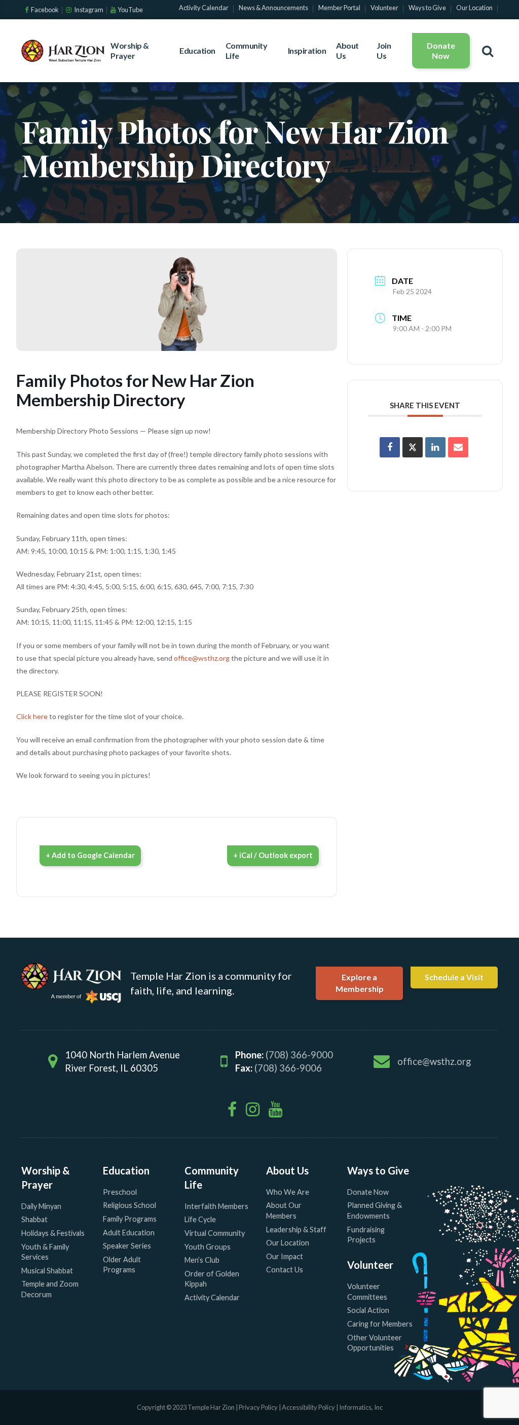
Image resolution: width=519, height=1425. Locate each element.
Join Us (384, 50)
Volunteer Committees (367, 1291)
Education (197, 50)
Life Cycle (200, 1219)
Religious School (129, 1205)
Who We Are (287, 1192)
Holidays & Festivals (53, 1233)
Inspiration (307, 50)
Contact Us (284, 1269)
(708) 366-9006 (288, 1068)
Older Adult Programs (122, 1264)
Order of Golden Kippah (211, 1279)
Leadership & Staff (296, 1229)
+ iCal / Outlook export (273, 855)
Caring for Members (380, 1324)
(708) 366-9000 (299, 1054)
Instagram (88, 10)
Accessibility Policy (309, 1407)
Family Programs (130, 1219)
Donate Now (441, 50)
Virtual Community (214, 1233)
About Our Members (284, 1210)
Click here (32, 716)
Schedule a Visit (454, 977)
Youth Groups (207, 1246)
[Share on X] (412, 447)
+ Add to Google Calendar (90, 855)
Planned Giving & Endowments (374, 1210)
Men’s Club (201, 1260)
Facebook (44, 10)
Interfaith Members (216, 1206)
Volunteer (370, 1265)
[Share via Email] (458, 447)
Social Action (368, 1310)
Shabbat (34, 1219)
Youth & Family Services (45, 1252)
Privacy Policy (258, 1407)
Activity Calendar (212, 1297)
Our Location (287, 1242)
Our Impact (284, 1256)
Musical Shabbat (47, 1270)
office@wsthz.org (202, 658)
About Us (347, 50)
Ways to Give (378, 1170)
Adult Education (129, 1232)
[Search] (487, 50)
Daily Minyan (41, 1206)
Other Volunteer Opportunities (374, 1342)
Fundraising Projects (366, 1234)
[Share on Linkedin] (435, 447)
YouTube (130, 10)
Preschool (120, 1192)
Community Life (247, 50)
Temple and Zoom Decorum (50, 1289)
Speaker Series (127, 1245)
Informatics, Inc (361, 1407)
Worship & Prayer (129, 50)
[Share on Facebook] (390, 447)
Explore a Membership (360, 982)
